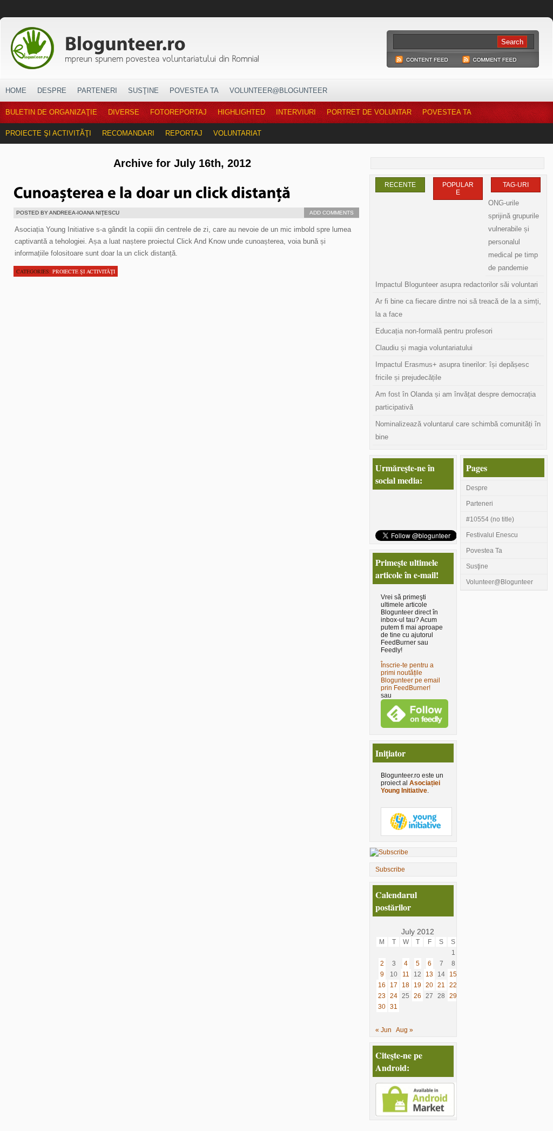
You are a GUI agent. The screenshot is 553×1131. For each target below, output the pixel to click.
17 (393, 985)
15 (453, 974)
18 (405, 985)
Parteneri (97, 90)
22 (453, 985)
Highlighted (241, 112)
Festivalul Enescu (492, 535)
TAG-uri (516, 185)
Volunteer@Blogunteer (278, 90)
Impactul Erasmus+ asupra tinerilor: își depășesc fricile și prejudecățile (452, 371)
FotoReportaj (178, 112)
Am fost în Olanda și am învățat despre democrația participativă (455, 400)
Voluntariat (237, 133)
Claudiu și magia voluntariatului (424, 348)
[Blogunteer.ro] (210, 45)
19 (417, 985)
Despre (51, 90)
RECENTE (400, 185)
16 (382, 985)
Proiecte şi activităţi (48, 133)
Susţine (143, 90)
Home (15, 90)
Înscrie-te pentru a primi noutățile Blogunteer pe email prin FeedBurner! (410, 676)
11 (405, 974)
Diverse (123, 112)
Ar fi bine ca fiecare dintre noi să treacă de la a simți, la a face (458, 307)
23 (382, 996)
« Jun (383, 1030)
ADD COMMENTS (331, 213)
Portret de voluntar (369, 112)
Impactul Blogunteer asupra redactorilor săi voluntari (456, 284)
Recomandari (128, 133)
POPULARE (458, 188)
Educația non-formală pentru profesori (434, 331)
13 (429, 974)
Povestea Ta (194, 90)
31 (393, 1006)
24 (393, 996)
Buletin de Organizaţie (51, 112)
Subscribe (390, 869)
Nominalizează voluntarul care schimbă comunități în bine (458, 430)
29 (453, 996)
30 (382, 1006)
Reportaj (184, 133)
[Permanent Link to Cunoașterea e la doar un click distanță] (152, 191)
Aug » (404, 1030)
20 (429, 985)
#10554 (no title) (490, 519)
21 (441, 985)
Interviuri (296, 112)
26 (417, 996)
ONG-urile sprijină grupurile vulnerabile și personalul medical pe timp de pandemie (513, 235)
